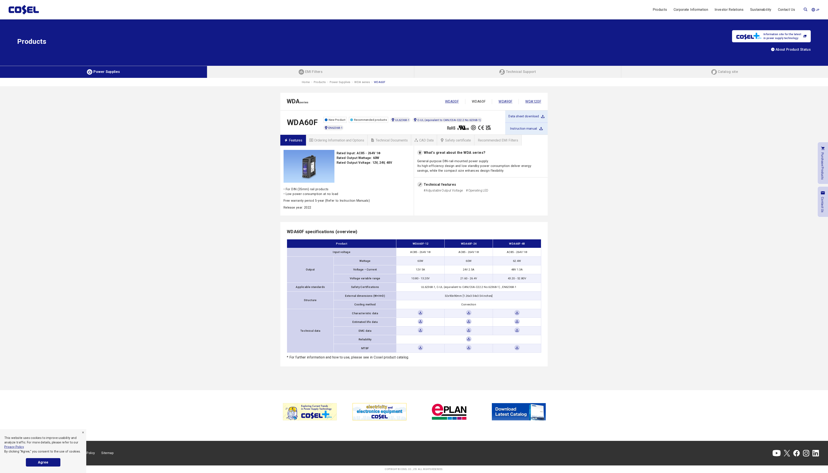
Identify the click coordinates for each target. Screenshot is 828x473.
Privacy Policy (14, 447)
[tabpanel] (310, 411)
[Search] (805, 10)
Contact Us (786, 10)
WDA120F (533, 101)
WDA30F (452, 101)
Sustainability (761, 10)
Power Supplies (340, 82)
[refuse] (83, 432)
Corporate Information (691, 10)
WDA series (362, 82)
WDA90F (505, 101)
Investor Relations (729, 10)
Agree (43, 462)
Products (660, 10)
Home (306, 82)
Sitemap (107, 453)
